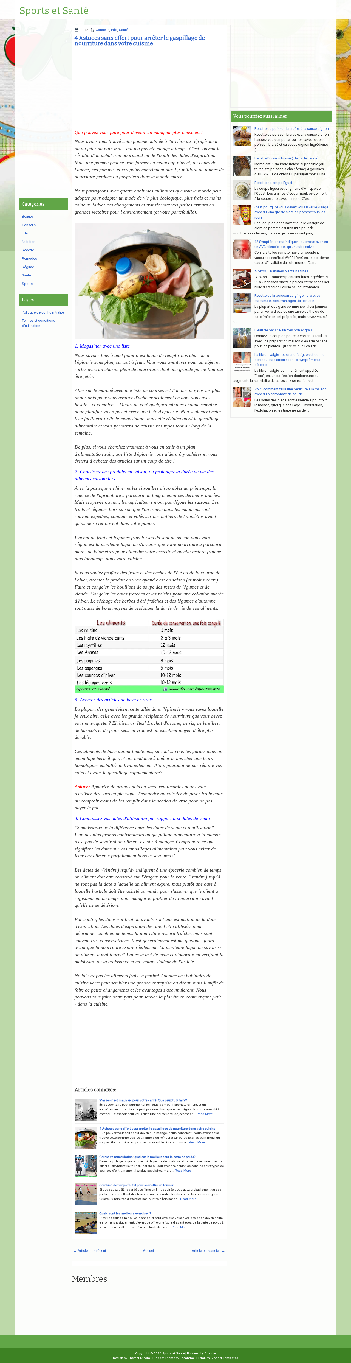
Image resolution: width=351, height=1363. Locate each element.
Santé (123, 30)
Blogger (210, 1353)
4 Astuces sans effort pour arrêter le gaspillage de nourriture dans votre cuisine (140, 41)
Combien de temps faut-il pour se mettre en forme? (136, 1185)
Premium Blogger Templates (217, 1358)
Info (114, 30)
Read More (205, 1114)
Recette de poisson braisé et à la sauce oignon (291, 129)
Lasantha (187, 1358)
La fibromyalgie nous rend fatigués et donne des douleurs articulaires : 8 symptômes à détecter (289, 359)
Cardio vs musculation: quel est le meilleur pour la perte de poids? (147, 1157)
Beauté (27, 216)
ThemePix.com (139, 1358)
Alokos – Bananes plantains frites (281, 271)
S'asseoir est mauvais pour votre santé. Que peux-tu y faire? (143, 1100)
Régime (28, 267)
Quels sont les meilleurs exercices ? (125, 1213)
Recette (28, 250)
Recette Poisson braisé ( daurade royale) (286, 158)
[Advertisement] (149, 88)
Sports (27, 284)
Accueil (149, 1251)
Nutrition (28, 242)
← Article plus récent (89, 1251)
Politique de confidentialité (43, 312)
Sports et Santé (54, 10)
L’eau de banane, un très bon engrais (283, 330)
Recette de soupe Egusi (273, 183)
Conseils (102, 30)
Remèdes (29, 258)
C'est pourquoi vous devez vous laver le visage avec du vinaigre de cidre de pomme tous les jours (291, 212)
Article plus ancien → (208, 1251)
